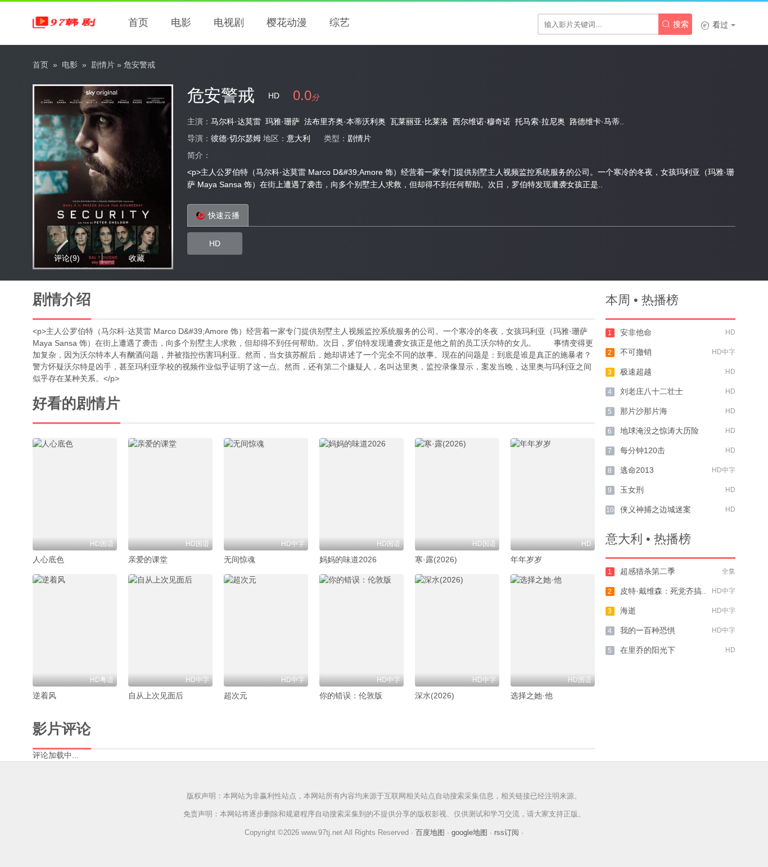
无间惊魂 (239, 559)
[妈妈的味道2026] (361, 494)
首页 (138, 22)
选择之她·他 (532, 695)
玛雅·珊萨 (282, 121)
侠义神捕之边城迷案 (655, 509)
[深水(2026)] (457, 630)
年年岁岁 (526, 559)
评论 (67, 258)
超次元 (235, 695)
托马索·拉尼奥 (540, 121)
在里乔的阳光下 (647, 649)
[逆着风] (75, 630)
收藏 (136, 258)
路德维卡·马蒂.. (597, 121)
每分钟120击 (642, 450)
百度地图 (430, 832)
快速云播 (224, 215)
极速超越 (636, 371)
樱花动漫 (286, 22)
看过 (714, 24)
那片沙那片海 (643, 411)
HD (214, 243)
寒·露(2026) (436, 559)
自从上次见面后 (155, 695)
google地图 (469, 832)
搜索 (675, 24)
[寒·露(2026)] (457, 494)
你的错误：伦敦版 (350, 695)
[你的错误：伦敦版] (361, 630)
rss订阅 (506, 832)
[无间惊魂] (266, 494)
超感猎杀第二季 (647, 571)
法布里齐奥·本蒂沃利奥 (345, 121)
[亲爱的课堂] (170, 494)
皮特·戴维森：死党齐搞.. (663, 590)
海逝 (628, 610)
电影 (181, 22)
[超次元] (266, 630)
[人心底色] (75, 494)
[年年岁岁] (553, 494)
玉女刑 (632, 489)
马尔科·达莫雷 (236, 121)
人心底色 (48, 559)
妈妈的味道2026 (348, 559)
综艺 (339, 22)
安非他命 (636, 332)
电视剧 (229, 22)
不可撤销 (636, 351)
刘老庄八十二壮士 (651, 391)
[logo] (66, 22)
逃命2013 (637, 470)
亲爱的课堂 (148, 559)
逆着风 (44, 695)
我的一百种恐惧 (647, 630)
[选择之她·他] (553, 630)
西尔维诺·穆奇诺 (482, 121)
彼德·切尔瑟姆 (236, 138)
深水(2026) (434, 695)
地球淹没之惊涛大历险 (659, 430)
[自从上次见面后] (170, 630)
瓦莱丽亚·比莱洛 (419, 121)
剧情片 (103, 64)
